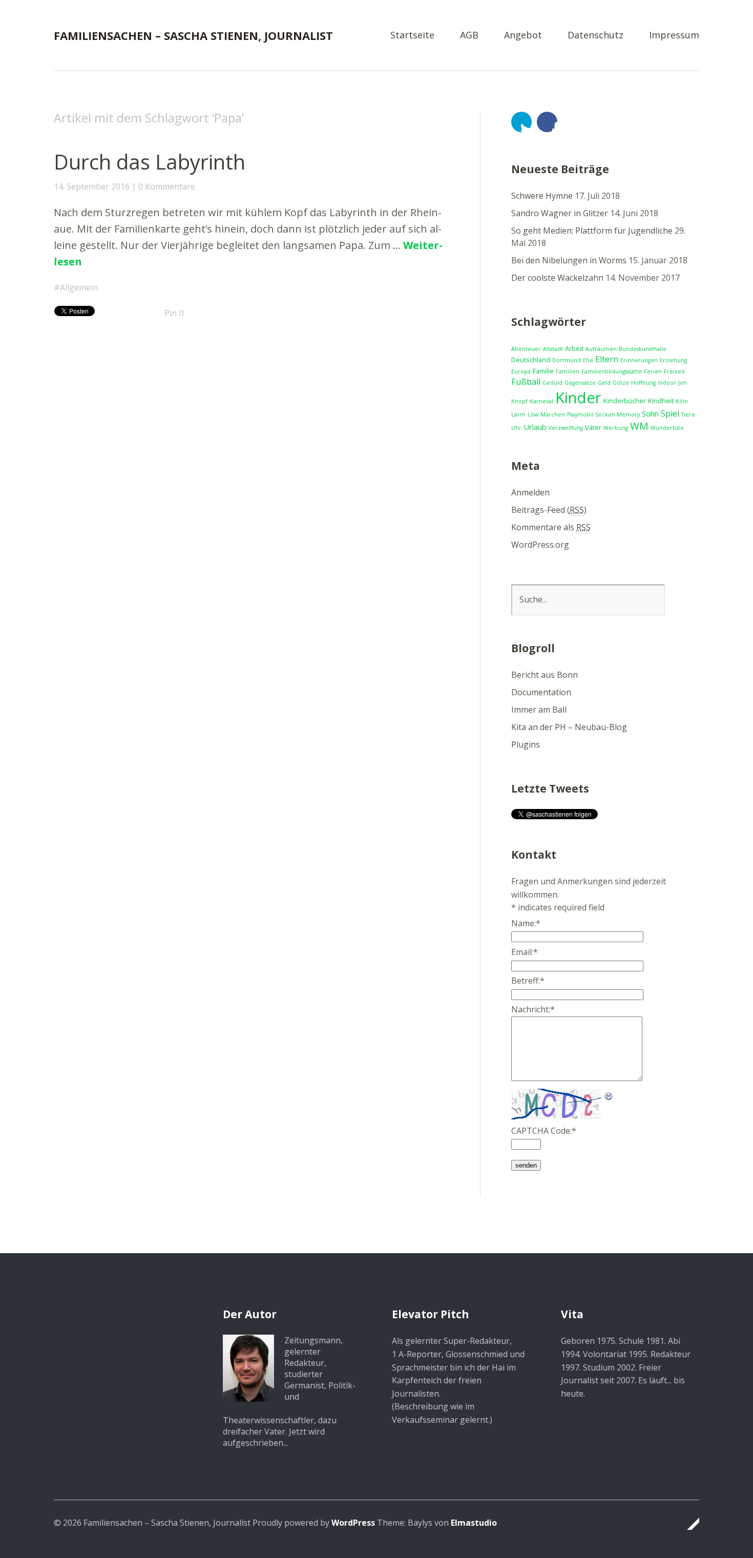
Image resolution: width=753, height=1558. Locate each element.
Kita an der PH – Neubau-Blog (569, 727)
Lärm (518, 414)
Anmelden (530, 492)
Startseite (412, 35)
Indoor (667, 382)
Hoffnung (643, 382)
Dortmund (566, 360)
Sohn (650, 413)
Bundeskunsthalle (642, 348)
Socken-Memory (617, 414)
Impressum (674, 35)
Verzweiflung (566, 427)
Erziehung (673, 360)
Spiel (670, 413)
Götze (621, 382)
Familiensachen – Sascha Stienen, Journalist (193, 35)
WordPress (353, 1522)
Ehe (588, 360)
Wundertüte (667, 427)
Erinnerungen (639, 360)
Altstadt (553, 348)
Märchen (552, 414)
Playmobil (580, 414)
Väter (593, 427)
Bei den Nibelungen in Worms (568, 260)
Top (688, 1524)
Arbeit (574, 348)
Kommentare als (551, 527)
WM (639, 426)
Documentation (541, 692)
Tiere (688, 414)
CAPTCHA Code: (543, 1130)
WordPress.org (540, 544)
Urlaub (535, 427)
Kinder (578, 397)
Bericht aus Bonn (544, 674)
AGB (469, 35)
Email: (524, 952)
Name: (525, 923)
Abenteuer (526, 348)
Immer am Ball (539, 709)
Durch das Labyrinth (149, 162)
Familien (567, 371)
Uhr (516, 427)
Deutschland (530, 359)
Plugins (525, 744)
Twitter (521, 122)
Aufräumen (601, 348)
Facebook (547, 122)
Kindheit (661, 400)
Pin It (174, 313)
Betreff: (528, 980)
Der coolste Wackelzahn (557, 277)
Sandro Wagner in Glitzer (559, 213)
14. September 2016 (92, 186)
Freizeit (674, 371)
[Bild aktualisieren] (609, 1094)
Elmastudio (474, 1522)
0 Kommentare (166, 186)
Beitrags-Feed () (549, 509)
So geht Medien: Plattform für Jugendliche (592, 230)
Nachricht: (533, 1009)
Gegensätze (580, 382)
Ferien (653, 371)
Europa (521, 371)
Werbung (615, 427)
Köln (682, 401)
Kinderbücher (624, 400)
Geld (604, 382)
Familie (543, 371)
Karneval (541, 401)
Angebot (523, 35)
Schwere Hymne (542, 195)
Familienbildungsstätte (611, 371)
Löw (533, 414)
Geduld (552, 382)
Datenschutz (595, 35)
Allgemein (79, 287)
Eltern (606, 359)
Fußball (525, 381)
